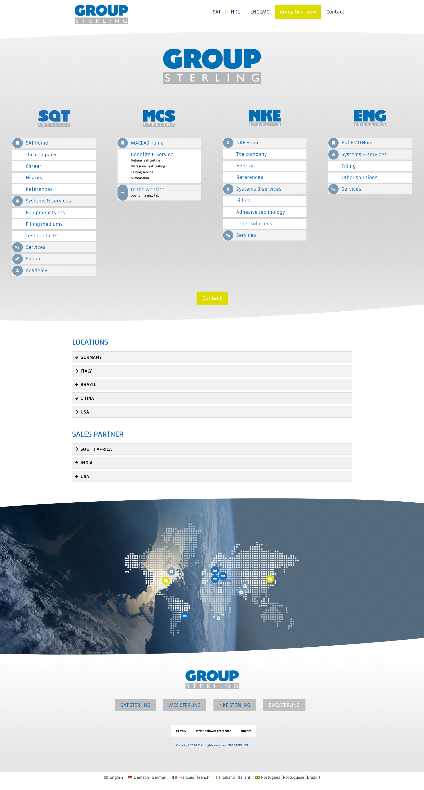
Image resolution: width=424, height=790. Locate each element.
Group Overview (298, 12)
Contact (335, 12)
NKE (235, 12)
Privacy (181, 731)
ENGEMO (260, 12)
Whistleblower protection (213, 731)
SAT (217, 12)
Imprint (246, 731)
